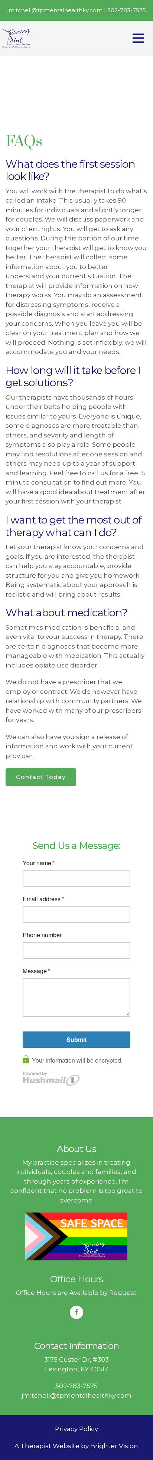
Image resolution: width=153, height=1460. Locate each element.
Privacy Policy (76, 1429)
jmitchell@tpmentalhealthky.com (76, 1395)
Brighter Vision (114, 1446)
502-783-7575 (76, 1386)
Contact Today (41, 777)
